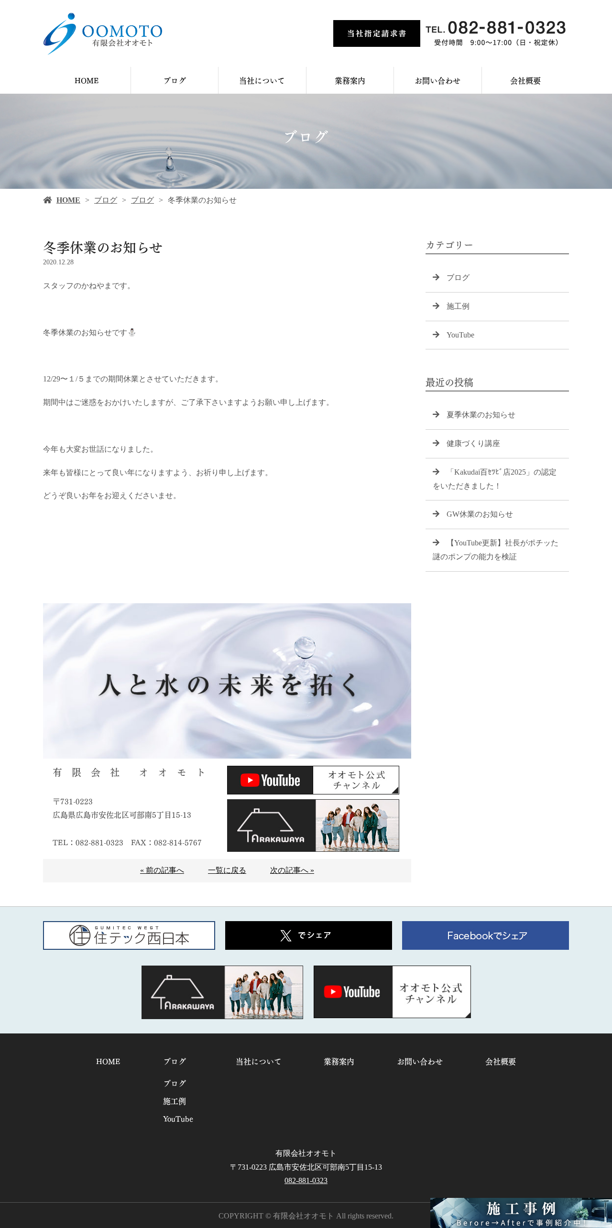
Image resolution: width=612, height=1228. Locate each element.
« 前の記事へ (162, 870)
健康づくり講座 (473, 443)
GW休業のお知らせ (480, 514)
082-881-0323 (306, 1180)
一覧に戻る (227, 870)
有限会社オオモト (306, 1153)
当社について (262, 80)
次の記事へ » (292, 870)
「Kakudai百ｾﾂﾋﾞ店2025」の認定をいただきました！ (495, 479)
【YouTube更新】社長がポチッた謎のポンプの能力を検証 (495, 550)
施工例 (458, 306)
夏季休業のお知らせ (481, 415)
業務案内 (350, 80)
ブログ (174, 80)
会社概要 (525, 80)
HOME (87, 80)
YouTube (460, 335)
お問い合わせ (437, 80)
